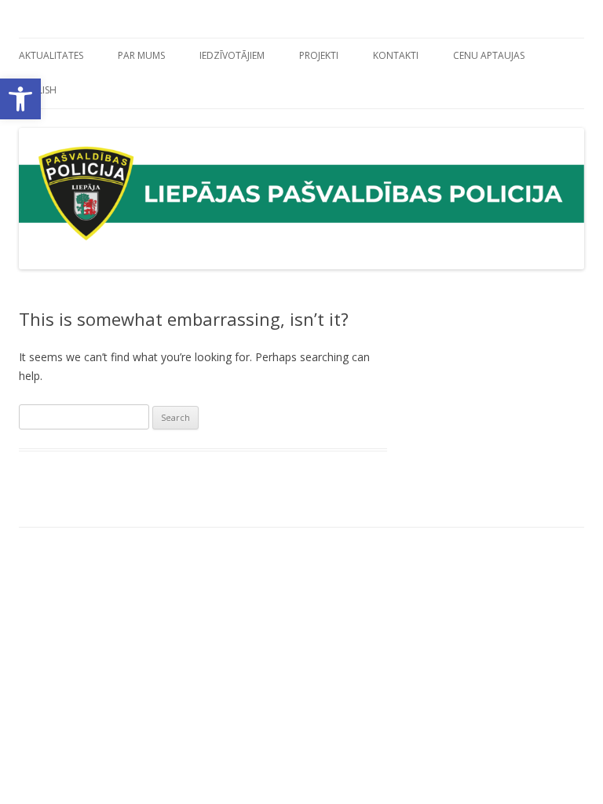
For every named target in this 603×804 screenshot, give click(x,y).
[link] (20, 99)
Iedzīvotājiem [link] (232, 55)
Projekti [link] (318, 55)
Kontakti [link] (395, 55)
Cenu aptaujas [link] (488, 55)
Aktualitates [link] (51, 55)
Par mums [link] (141, 55)
